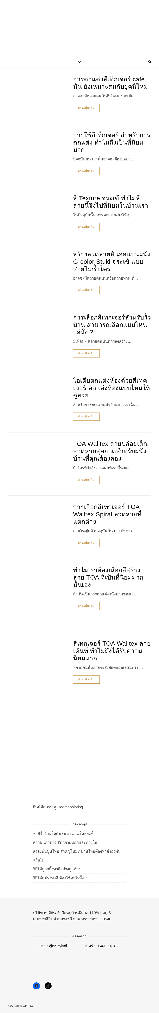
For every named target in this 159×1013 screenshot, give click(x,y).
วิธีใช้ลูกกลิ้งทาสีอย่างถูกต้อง (56, 869)
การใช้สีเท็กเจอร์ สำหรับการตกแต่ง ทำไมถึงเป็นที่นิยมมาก (111, 142)
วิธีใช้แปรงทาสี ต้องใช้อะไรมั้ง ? (60, 878)
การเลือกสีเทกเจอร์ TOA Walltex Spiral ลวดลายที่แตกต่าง (107, 514)
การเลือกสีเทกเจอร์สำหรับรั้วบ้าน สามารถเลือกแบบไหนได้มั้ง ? (112, 325)
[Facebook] (36, 985)
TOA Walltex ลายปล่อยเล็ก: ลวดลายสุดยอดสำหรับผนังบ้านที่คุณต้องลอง (111, 451)
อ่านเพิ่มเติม (86, 107)
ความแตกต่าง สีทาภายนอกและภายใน (65, 842)
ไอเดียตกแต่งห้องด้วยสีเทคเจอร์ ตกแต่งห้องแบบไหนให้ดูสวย (111, 388)
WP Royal (28, 1005)
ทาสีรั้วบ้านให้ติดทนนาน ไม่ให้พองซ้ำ (64, 833)
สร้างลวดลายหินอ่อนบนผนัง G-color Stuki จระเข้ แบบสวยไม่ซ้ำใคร (111, 261)
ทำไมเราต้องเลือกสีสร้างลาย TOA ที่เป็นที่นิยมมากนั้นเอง (108, 577)
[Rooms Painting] (79, 29)
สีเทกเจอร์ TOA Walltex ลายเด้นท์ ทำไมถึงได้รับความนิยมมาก (112, 651)
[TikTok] (48, 985)
